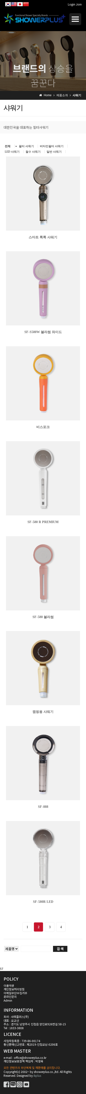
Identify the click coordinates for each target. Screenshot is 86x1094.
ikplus (37, 1075)
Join (79, 4)
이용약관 (9, 985)
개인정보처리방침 (14, 989)
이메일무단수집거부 (15, 993)
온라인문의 (10, 996)
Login (71, 4)
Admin (8, 1000)
